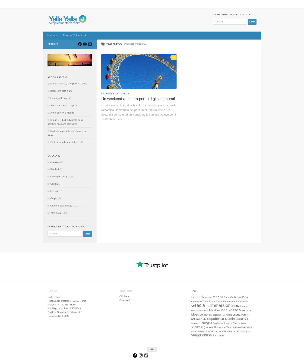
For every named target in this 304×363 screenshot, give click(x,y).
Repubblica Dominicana (225, 318)
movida (207, 314)
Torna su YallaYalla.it (72, 4)
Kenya (236, 306)
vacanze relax (243, 331)
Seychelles (218, 323)
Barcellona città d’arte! (61, 90)
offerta (236, 314)
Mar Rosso (229, 310)
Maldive (214, 310)
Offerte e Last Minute (115, 93)
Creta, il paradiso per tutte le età (66, 142)
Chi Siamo (124, 296)
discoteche (196, 301)
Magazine (50, 4)
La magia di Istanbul (60, 98)
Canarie (217, 297)
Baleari (197, 297)
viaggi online (201, 335)
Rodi (246, 319)
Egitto (220, 301)
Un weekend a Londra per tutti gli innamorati (138, 99)
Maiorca (205, 311)
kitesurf (245, 306)
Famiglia (54, 191)
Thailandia (220, 327)
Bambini (54, 169)
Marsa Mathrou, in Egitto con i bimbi (68, 83)
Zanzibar (219, 335)
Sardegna (206, 323)
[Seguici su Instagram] (85, 44)
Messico (197, 314)
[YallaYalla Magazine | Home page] (68, 19)
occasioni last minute (222, 315)
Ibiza (208, 306)
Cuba (245, 297)
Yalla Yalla (55, 213)
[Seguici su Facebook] (80, 44)
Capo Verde (230, 297)
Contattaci (124, 300)
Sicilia (243, 323)
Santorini (195, 323)
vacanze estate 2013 (209, 331)
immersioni (221, 305)
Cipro (239, 297)
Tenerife (209, 327)
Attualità (54, 162)
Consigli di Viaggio (59, 176)
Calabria (207, 297)
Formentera (229, 301)
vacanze (195, 331)
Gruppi (53, 198)
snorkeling (198, 327)
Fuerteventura (242, 301)
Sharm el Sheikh (231, 323)
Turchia (249, 327)
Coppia (54, 183)
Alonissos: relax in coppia (63, 105)
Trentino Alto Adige (235, 327)
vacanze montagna (227, 331)
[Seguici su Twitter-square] (90, 44)
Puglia (203, 319)
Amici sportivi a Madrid (62, 112)
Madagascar (196, 311)
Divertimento (210, 301)
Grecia (198, 305)
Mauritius (245, 310)
